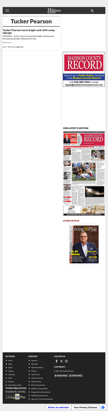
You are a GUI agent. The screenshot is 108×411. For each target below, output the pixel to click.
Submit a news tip (37, 378)
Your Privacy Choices (85, 407)
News (10, 364)
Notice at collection (58, 407)
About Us (34, 360)
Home (10, 360)
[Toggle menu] (7, 10)
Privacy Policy (62, 376)
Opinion (11, 371)
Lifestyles (11, 374)
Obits (10, 378)
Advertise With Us (37, 367)
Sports (10, 367)
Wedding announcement (39, 395)
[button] (92, 10)
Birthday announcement (39, 388)
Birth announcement (38, 385)
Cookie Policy (77, 376)
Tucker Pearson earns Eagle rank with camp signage (29, 31)
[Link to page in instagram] (66, 361)
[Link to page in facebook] (56, 361)
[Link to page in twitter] (61, 361)
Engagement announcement (40, 392)
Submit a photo (36, 381)
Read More (7, 42)
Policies (34, 371)
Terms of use (35, 374)
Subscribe (34, 364)
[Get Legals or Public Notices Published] (84, 86)
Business (11, 381)
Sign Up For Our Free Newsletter (42, 399)
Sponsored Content (14, 385)
